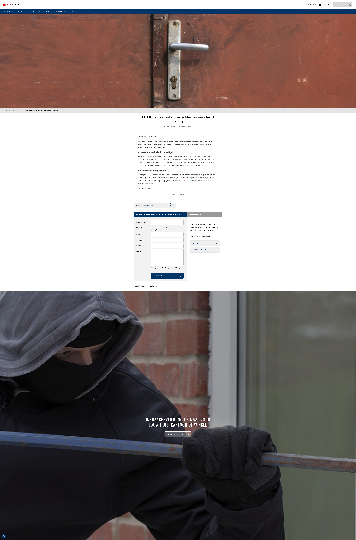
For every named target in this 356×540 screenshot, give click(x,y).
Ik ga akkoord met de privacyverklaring (166, 268)
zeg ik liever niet (158, 230)
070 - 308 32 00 (311, 5)
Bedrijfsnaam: (141, 223)
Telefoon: (140, 240)
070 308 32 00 (197, 243)
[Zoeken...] (350, 4)
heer (154, 227)
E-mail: (139, 246)
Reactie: (139, 251)
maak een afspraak (200, 250)
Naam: (139, 235)
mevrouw (163, 227)
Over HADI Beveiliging (144, 205)
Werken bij (325, 5)
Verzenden (158, 276)
